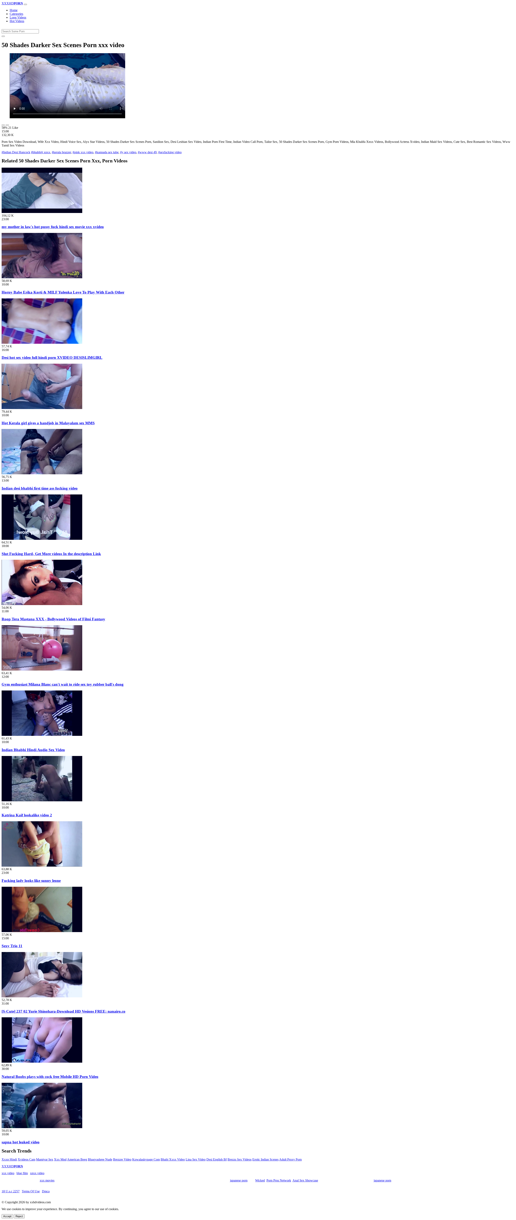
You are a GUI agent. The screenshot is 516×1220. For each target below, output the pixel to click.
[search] (3, 36)
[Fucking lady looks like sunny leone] (42, 865)
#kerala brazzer (61, 152)
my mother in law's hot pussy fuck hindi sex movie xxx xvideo (53, 227)
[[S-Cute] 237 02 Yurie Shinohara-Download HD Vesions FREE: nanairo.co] (42, 996)
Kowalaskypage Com (146, 1159)
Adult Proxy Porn (290, 1159)
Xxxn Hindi (9, 1159)
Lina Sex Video (196, 1159)
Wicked (260, 1180)
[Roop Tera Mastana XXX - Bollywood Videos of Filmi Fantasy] (42, 604)
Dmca (46, 1191)
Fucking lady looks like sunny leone (31, 880)
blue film (22, 1173)
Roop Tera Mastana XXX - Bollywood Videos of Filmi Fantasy (53, 619)
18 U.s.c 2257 (11, 1191)
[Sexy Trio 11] (42, 931)
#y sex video (128, 152)
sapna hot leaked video (21, 1142)
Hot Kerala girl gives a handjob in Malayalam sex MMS (48, 423)
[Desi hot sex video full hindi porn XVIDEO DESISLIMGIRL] (42, 342)
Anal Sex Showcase (305, 1180)
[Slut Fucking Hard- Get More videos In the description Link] (42, 538)
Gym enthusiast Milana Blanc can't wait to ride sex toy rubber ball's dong (63, 684)
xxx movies (47, 1180)
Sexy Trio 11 (12, 946)
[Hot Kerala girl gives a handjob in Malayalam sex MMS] (42, 408)
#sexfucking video (170, 152)
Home (14, 10)
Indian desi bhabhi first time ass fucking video (40, 488)
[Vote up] (3, 125)
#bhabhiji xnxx (40, 152)
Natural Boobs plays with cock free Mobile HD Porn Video (50, 1077)
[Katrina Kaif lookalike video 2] (42, 800)
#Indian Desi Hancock (16, 152)
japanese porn (239, 1180)
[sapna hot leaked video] (42, 1127)
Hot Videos (17, 21)
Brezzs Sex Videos (240, 1159)
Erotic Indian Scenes (265, 1159)
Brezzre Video (122, 1159)
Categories (16, 14)
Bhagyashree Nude (100, 1159)
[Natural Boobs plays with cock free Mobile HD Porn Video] (42, 1061)
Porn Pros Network (278, 1180)
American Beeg (77, 1159)
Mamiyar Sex (44, 1159)
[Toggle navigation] (25, 4)
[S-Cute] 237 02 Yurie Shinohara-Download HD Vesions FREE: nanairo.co (63, 1011)
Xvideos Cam (26, 1159)
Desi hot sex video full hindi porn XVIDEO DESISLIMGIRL (52, 357)
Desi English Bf (216, 1159)
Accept (7, 1216)
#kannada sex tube (107, 152)
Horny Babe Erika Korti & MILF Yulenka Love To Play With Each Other (63, 292)
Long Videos (18, 17)
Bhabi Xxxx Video (173, 1159)
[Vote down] (7, 125)
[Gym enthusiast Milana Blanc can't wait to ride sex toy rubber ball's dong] (42, 669)
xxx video (8, 1173)
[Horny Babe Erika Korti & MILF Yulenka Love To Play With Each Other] (42, 277)
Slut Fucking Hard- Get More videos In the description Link (51, 554)
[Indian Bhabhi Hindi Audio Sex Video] (42, 734)
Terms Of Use (31, 1191)
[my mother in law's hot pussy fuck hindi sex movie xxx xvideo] (42, 212)
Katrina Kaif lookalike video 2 (27, 815)
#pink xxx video (83, 152)
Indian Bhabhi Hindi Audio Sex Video (33, 750)
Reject (19, 1216)
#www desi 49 (147, 152)
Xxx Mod (60, 1159)
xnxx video (37, 1173)
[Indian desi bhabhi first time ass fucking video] (42, 473)
